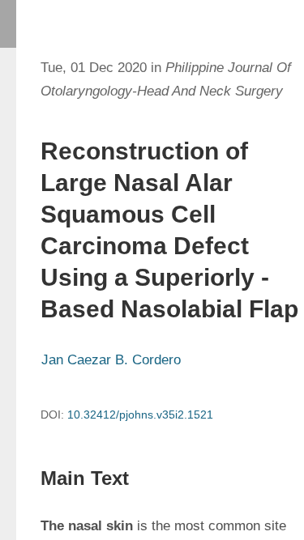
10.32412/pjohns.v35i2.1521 (140, 414)
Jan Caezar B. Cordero (111, 360)
